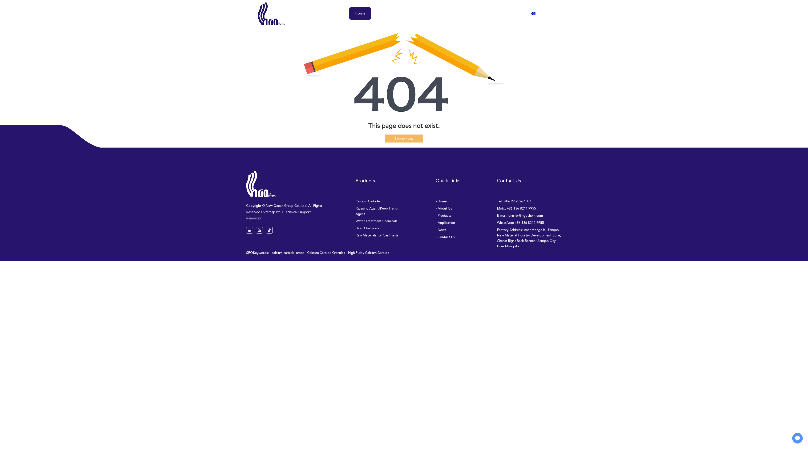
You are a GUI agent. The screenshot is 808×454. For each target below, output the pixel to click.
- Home (441, 201)
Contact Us (510, 13)
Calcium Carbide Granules (326, 253)
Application (451, 13)
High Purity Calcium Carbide (368, 253)
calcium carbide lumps (288, 253)
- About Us (444, 208)
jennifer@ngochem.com (525, 216)
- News (441, 230)
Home (360, 13)
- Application (445, 223)
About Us (388, 13)
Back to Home (404, 138)
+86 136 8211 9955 (529, 223)
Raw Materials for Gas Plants (377, 235)
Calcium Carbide (368, 201)
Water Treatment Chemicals (376, 221)
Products (419, 13)
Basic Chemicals (367, 228)
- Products (443, 216)
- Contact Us (445, 237)
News (480, 13)
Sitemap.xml (272, 212)
